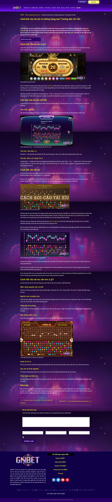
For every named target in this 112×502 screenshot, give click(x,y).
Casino (54, 7)
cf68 (65, 500)
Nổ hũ (67, 7)
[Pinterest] (67, 480)
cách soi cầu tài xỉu (54, 221)
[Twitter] (58, 480)
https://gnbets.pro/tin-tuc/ (33, 15)
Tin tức (78, 7)
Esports (41, 7)
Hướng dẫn (34, 7)
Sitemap (60, 473)
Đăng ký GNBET (60, 458)
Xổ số (58, 7)
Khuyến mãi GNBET (60, 466)
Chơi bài (72, 7)
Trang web (72, 429)
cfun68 (69, 500)
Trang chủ (27, 7)
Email (48, 429)
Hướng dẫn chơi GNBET (61, 469)
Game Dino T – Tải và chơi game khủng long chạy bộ (74, 401)
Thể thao (47, 7)
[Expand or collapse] (39, 39)
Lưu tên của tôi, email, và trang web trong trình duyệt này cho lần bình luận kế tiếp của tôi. (50, 437)
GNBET (22, 15)
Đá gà (62, 7)
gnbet (72, 32)
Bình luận (25, 415)
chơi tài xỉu (50, 86)
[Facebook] (54, 480)
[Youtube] (63, 480)
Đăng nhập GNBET (60, 462)
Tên (23, 429)
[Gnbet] (17, 7)
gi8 (72, 500)
